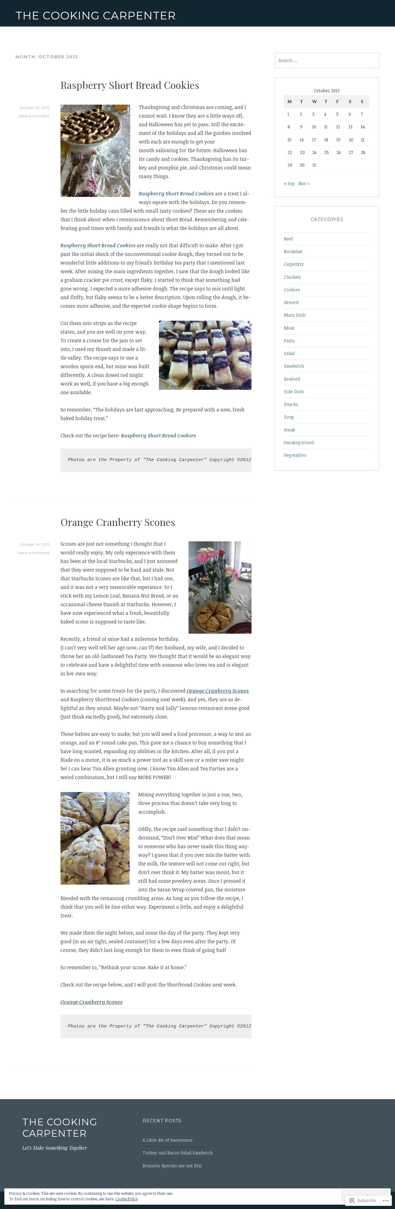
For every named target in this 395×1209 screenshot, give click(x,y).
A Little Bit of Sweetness (168, 1140)
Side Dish (294, 391)
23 (302, 152)
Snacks (291, 404)
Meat (289, 328)
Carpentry (294, 264)
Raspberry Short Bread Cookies (129, 84)
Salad (289, 353)
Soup (289, 417)
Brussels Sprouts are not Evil (172, 1166)
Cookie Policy (126, 1198)
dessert (291, 302)
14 (363, 127)
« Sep (289, 183)
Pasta (289, 341)
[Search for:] (327, 60)
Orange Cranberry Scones (117, 521)
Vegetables (295, 455)
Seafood (292, 379)
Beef (288, 239)
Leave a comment (34, 116)
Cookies (292, 290)
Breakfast (293, 251)
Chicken (292, 277)
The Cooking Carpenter (95, 15)
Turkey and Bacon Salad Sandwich (178, 1153)
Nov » (304, 183)
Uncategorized (299, 442)
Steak (289, 430)
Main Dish (295, 315)
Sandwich (294, 366)
